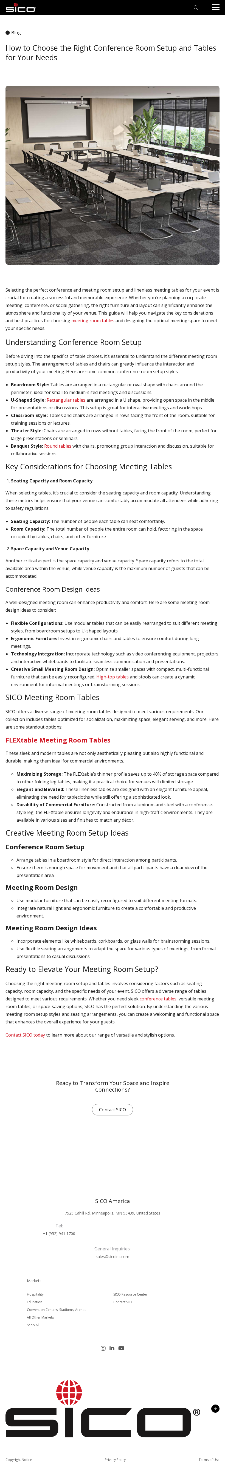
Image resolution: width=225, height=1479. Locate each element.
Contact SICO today (25, 1035)
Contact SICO (112, 1110)
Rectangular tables (66, 400)
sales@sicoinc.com (112, 1256)
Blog (16, 33)
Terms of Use (209, 1459)
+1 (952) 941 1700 (59, 1233)
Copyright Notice (18, 1459)
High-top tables (112, 677)
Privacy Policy (115, 1459)
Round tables (58, 446)
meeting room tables (93, 321)
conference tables (158, 999)
